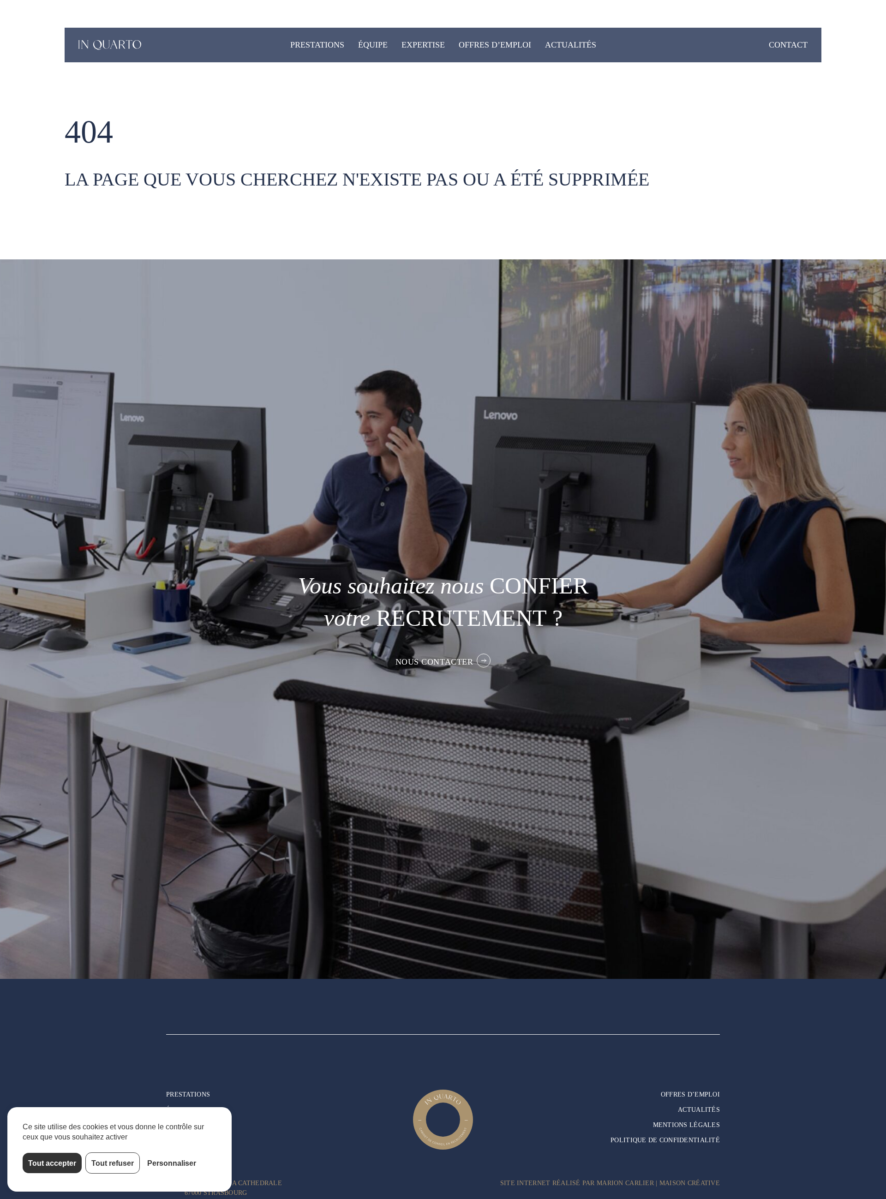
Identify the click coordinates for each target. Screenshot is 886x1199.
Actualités (570, 44)
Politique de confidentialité (665, 1140)
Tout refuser (112, 1163)
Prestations (317, 44)
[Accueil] (110, 45)
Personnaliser (171, 1163)
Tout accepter (52, 1163)
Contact (788, 44)
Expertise (423, 44)
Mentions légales (686, 1124)
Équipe (373, 44)
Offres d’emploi (495, 44)
